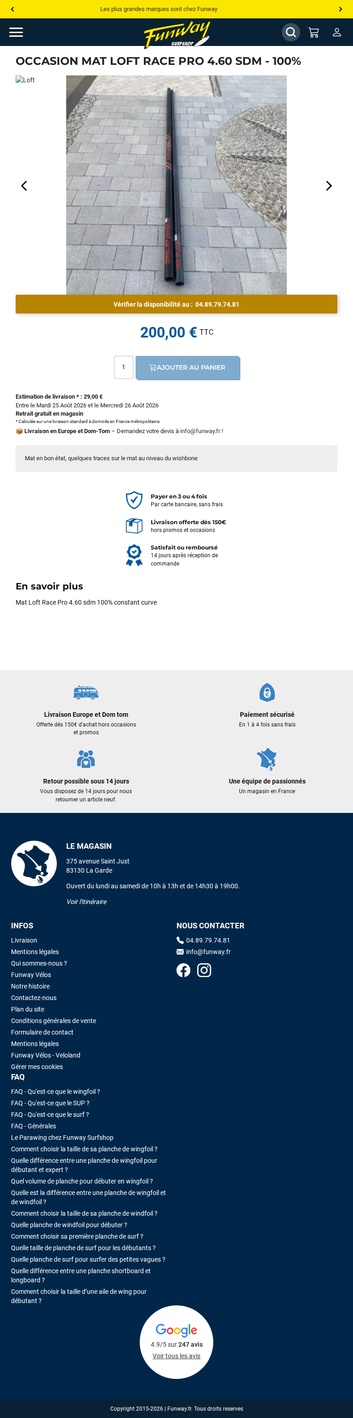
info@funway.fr (200, 431)
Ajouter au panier (191, 367)
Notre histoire (30, 986)
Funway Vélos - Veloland (45, 1055)
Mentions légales (35, 951)
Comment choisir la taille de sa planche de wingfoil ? (84, 1149)
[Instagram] (204, 971)
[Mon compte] (336, 32)
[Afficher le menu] (25, 32)
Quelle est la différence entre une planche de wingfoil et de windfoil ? (88, 1197)
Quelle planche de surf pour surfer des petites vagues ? (88, 1259)
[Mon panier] (313, 32)
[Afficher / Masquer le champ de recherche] (291, 32)
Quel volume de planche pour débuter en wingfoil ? (82, 1181)
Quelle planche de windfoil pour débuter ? (69, 1225)
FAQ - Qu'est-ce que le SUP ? (50, 1103)
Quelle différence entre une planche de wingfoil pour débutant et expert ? (84, 1165)
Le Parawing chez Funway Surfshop (62, 1137)
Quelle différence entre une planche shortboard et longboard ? (81, 1275)
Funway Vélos (31, 974)
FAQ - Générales (33, 1126)
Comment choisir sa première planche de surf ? (77, 1236)
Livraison (24, 940)
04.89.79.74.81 (217, 304)
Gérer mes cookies (37, 1066)
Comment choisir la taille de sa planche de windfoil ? (84, 1213)
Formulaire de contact (42, 1032)
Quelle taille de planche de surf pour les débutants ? (83, 1248)
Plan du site (27, 1009)
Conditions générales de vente (53, 1020)
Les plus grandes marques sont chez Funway (158, 9)
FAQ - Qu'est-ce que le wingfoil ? (55, 1091)
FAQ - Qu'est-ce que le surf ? (50, 1114)
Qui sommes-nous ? (39, 963)
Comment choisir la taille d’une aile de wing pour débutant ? (79, 1296)
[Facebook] (183, 971)
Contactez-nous (34, 997)
